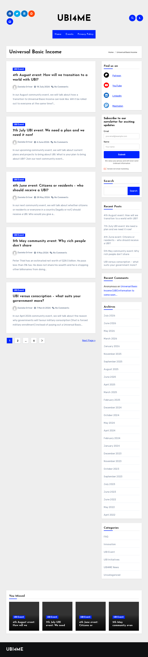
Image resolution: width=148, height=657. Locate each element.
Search (109, 181)
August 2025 (111, 369)
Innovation (110, 544)
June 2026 (110, 323)
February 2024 (112, 438)
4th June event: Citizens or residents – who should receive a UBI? (121, 240)
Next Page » (89, 340)
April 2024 (109, 430)
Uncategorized (112, 575)
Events (69, 34)
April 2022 (109, 514)
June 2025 (110, 377)
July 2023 (109, 484)
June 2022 (110, 499)
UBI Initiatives (111, 559)
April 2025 (109, 384)
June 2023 (110, 491)
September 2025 (113, 361)
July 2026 (109, 315)
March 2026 (110, 338)
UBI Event (19, 69)
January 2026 (112, 346)
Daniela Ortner (25, 87)
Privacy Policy (85, 34)
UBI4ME (74, 18)
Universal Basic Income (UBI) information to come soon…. (120, 290)
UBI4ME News (111, 567)
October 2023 (111, 468)
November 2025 (112, 354)
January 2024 (112, 446)
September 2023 (113, 476)
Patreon (116, 75)
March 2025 (110, 392)
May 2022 (109, 507)
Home (58, 34)
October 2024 (111, 415)
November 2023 (112, 461)
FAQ (106, 536)
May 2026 (109, 331)
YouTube (117, 85)
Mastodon (117, 106)
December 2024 (113, 407)
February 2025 (112, 400)
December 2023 (112, 453)
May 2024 (109, 423)
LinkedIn (117, 96)
